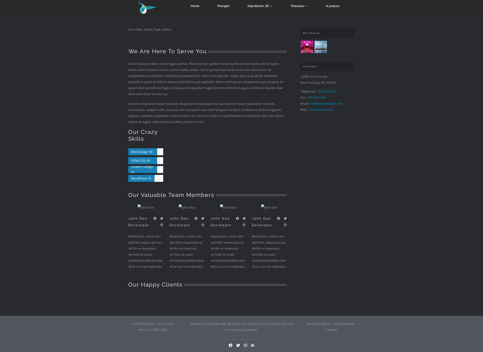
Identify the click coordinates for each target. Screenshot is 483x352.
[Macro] (306, 47)
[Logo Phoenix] (147, 2)
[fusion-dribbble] (161, 224)
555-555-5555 (327, 91)
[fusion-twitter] (161, 218)
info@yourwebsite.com (326, 103)
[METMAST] (320, 47)
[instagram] (245, 345)
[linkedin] (252, 345)
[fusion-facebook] (154, 218)
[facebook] (230, 345)
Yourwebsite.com (321, 110)
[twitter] (238, 345)
